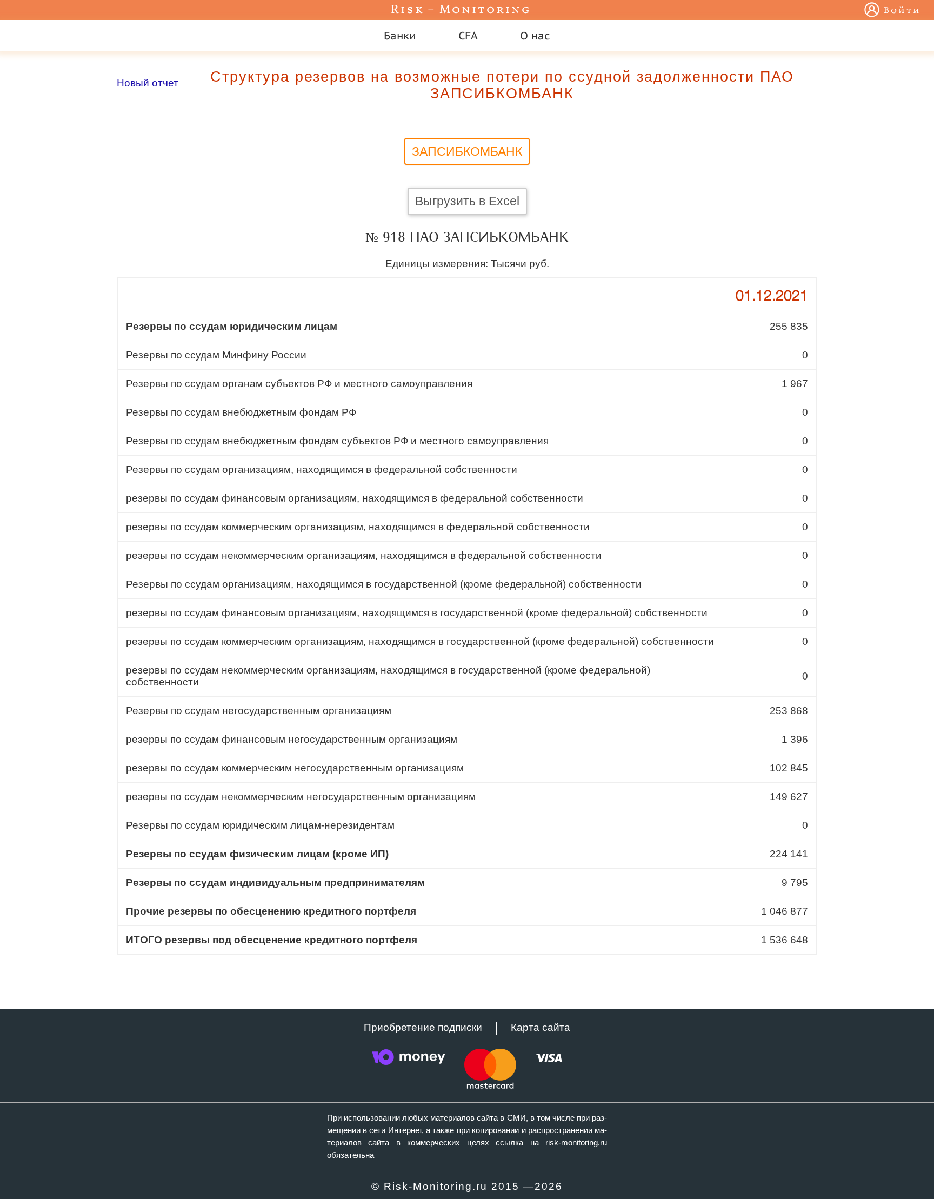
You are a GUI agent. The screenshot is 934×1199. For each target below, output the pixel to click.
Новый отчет (147, 83)
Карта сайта (540, 1027)
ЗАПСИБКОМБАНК (467, 151)
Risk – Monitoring (461, 10)
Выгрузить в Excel (467, 201)
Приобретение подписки (423, 1027)
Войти (902, 11)
